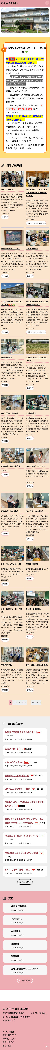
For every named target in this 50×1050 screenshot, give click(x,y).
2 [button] (13, 702)
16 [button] (37, 702)
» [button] (40, 702)
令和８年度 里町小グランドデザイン (22, 835)
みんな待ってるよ (8, 189)
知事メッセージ (12, 748)
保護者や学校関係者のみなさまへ (20, 731)
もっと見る (26, 882)
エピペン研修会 (32, 248)
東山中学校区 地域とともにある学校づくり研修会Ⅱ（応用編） (36, 192)
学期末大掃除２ (32, 564)
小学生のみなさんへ (14, 762)
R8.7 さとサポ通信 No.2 (18, 869)
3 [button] (16, 702)
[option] (25, 20)
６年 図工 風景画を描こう (37, 665)
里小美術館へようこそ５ (10, 248)
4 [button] (19, 702)
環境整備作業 (6, 357)
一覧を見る (26, 980)
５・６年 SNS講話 (33, 609)
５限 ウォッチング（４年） (11, 564)
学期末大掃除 (6, 665)
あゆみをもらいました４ (10, 466)
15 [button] (33, 702)
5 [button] (22, 702)
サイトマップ (9, 1020)
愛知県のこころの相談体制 (17, 775)
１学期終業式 (31, 413)
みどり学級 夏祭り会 (9, 413)
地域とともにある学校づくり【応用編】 (21, 852)
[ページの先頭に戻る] (47, 1047)
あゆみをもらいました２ (10, 511)
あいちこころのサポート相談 (18, 788)
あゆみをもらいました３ (35, 466)
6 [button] (25, 702)
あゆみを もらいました (35, 511)
